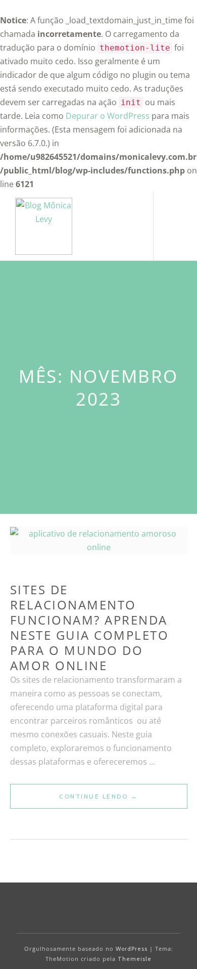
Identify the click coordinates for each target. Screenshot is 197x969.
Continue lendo (123, 800)
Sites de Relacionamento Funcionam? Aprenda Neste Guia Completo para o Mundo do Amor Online (89, 627)
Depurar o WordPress (108, 115)
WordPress (131, 948)
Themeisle (135, 958)
